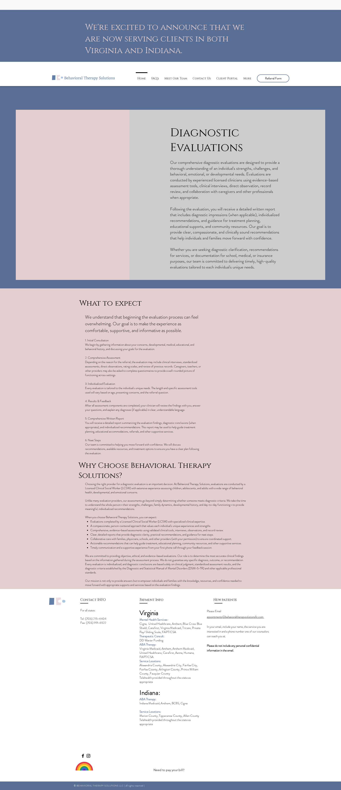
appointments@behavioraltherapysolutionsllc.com (235, 617)
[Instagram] (88, 755)
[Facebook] (82, 755)
